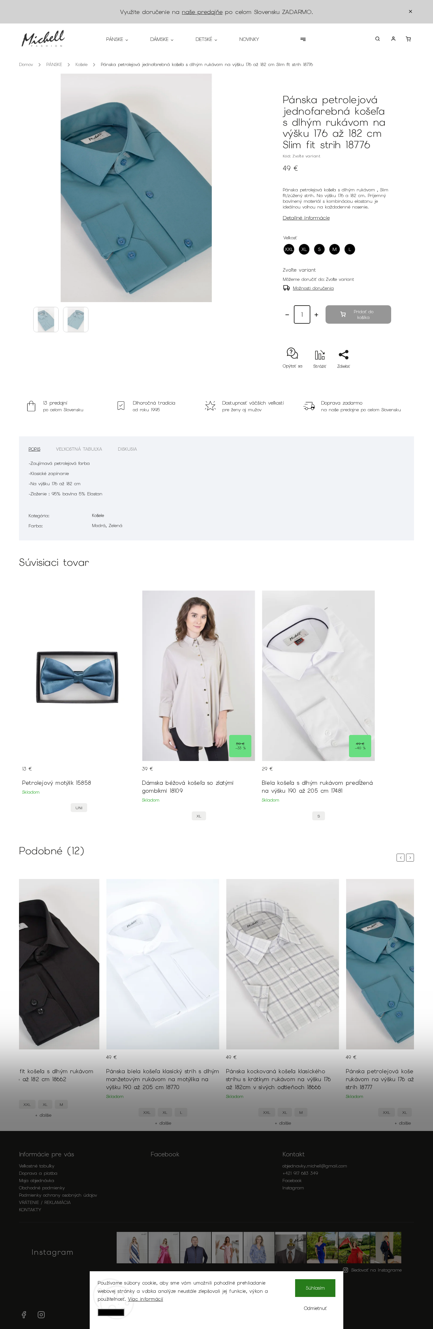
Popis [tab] (34, 449)
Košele (98, 515)
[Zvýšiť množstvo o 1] (316, 315)
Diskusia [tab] (127, 449)
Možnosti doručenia (313, 288)
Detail (124, 773)
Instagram (293, 1188)
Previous (401, 857)
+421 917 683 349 (300, 1173)
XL (199, 816)
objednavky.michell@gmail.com (314, 1166)
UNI (78, 807)
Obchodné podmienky (42, 1188)
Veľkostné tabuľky (36, 1166)
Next (411, 857)
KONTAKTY (30, 1210)
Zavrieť (370, 377)
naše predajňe (202, 12)
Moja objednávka (36, 1180)
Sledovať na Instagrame (376, 1270)
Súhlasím (315, 1288)
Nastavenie (111, 1312)
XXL (27, 1104)
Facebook (292, 1180)
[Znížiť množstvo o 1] (287, 315)
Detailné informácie (306, 217)
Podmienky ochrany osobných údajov (58, 1195)
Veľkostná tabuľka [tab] (79, 449)
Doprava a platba (38, 1173)
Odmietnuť (315, 1308)
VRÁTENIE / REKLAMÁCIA (45, 1202)
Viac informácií (145, 1299)
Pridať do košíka (363, 314)
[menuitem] (122, 39)
